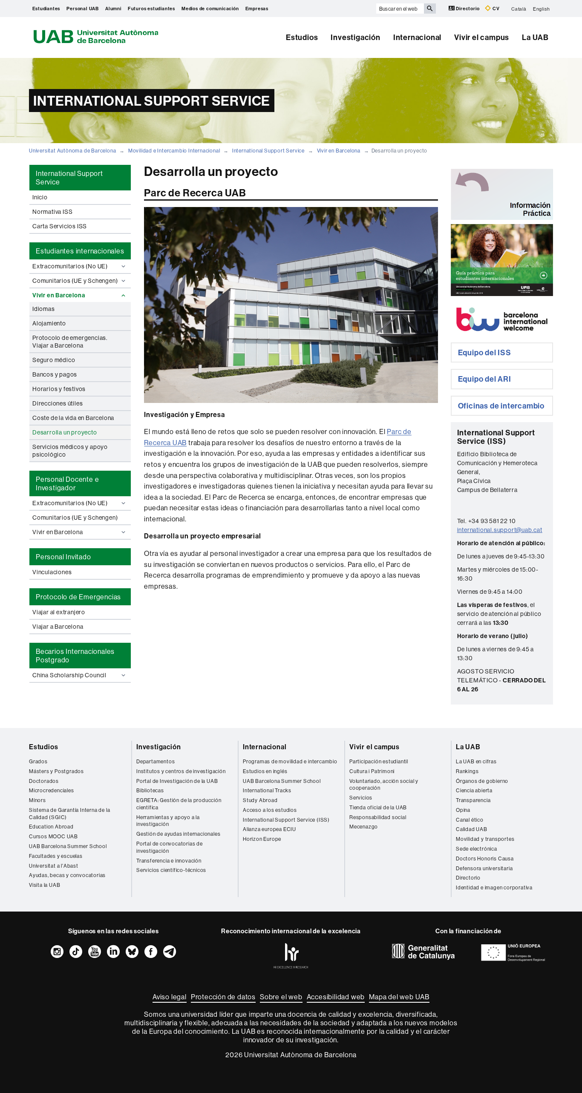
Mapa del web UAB (399, 996)
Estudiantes (46, 9)
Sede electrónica (476, 849)
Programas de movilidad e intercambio (290, 761)
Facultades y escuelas (56, 856)
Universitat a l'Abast (53, 866)
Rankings (467, 771)
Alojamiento (49, 323)
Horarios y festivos (59, 389)
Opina (463, 810)
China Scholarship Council (69, 675)
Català (519, 9)
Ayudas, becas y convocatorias (67, 875)
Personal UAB (82, 9)
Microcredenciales (51, 790)
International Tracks (267, 790)
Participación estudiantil (378, 761)
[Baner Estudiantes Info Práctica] (502, 194)
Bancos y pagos (54, 374)
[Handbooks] (502, 260)
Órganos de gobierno (482, 781)
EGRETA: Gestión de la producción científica (179, 804)
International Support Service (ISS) (286, 820)
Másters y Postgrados (56, 771)
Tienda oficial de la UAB (378, 807)
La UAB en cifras (476, 761)
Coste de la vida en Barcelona (73, 418)
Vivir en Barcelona (338, 150)
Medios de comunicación (210, 9)
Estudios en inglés (265, 771)
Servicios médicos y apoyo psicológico (70, 450)
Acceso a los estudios (270, 810)
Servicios (360, 797)
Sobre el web (281, 996)
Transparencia (473, 800)
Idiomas (43, 309)
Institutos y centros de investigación (181, 771)
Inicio (40, 197)
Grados (38, 761)
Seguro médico (53, 360)
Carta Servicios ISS (59, 226)
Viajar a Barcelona (57, 626)
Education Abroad (51, 826)
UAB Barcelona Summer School (68, 846)
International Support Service (268, 150)
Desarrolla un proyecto (64, 432)
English (541, 9)
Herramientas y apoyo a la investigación (168, 821)
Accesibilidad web (336, 996)
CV (495, 9)
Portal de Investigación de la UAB (177, 781)
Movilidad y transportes (485, 839)
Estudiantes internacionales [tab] (80, 251)
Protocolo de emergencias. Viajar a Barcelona (70, 341)
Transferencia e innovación (169, 860)
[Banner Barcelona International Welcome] (502, 319)
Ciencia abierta (474, 790)
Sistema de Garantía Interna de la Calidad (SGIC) (69, 813)
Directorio (468, 9)
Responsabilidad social (377, 817)
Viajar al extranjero (58, 612)
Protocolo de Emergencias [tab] (78, 597)
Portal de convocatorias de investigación (169, 847)
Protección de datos (223, 996)
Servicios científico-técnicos (171, 870)
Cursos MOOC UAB (53, 836)
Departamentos (155, 761)
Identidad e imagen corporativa (494, 887)
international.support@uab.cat (499, 530)
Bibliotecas (150, 790)
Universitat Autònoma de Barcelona (72, 150)
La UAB (535, 37)
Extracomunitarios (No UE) (70, 266)
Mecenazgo (363, 826)
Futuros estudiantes (151, 9)
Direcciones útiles (57, 403)
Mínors (37, 800)
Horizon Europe (262, 839)
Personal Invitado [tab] (63, 556)
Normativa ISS (52, 212)
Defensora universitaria (484, 868)
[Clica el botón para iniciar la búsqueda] (430, 8)
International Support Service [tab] (69, 177)
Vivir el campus (481, 37)
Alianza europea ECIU (269, 829)
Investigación (355, 37)
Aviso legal (170, 996)
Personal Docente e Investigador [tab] (67, 483)
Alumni (113, 9)
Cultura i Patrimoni (372, 771)
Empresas (256, 9)
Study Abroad (260, 800)
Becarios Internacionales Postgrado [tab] (75, 655)
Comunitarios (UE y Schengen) (75, 281)
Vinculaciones (52, 572)
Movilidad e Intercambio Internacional (174, 150)
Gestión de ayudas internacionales (178, 834)
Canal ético (470, 820)
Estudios (302, 37)
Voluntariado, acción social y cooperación (383, 784)
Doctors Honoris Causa (485, 858)
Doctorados (44, 781)
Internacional (417, 37)
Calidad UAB (471, 829)
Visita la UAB (44, 885)
